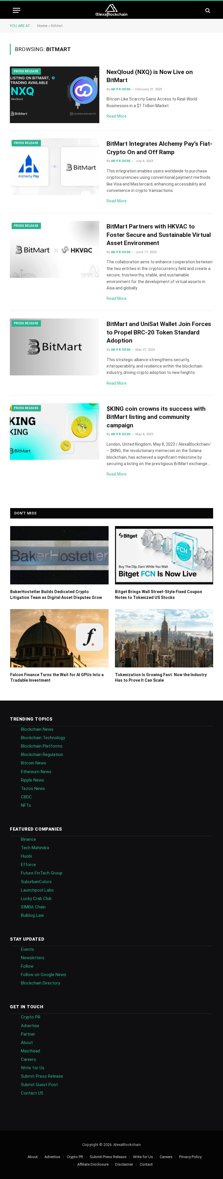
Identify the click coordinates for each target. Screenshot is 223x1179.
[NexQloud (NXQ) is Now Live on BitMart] (54, 94)
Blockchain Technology (43, 737)
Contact (146, 1164)
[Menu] (16, 10)
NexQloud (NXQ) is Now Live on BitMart (150, 76)
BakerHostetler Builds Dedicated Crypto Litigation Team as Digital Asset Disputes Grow (56, 594)
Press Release (26, 71)
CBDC (26, 797)
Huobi (26, 856)
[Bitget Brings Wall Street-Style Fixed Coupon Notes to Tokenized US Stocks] (164, 555)
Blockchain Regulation (42, 754)
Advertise (30, 1025)
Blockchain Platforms (41, 746)
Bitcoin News (33, 763)
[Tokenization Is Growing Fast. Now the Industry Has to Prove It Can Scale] (164, 638)
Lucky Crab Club (36, 898)
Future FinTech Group (41, 873)
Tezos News (33, 788)
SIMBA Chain (33, 907)
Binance (28, 839)
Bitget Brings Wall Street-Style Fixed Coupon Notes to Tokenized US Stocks (158, 594)
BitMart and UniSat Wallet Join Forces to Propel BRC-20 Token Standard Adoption (159, 332)
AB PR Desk (120, 89)
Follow (27, 966)
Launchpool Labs (37, 890)
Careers (28, 1059)
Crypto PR (30, 1017)
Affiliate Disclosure (93, 1164)
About (27, 1042)
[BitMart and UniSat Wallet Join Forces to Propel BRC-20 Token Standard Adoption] (54, 346)
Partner (28, 1034)
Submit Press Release (42, 1076)
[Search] (207, 10)
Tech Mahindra (35, 847)
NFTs (26, 805)
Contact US (32, 1093)
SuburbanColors (36, 881)
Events (27, 949)
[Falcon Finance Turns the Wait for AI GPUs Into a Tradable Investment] (59, 638)
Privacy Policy (190, 1157)
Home (42, 26)
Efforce (28, 864)
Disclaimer (124, 1164)
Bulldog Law (32, 915)
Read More (117, 116)
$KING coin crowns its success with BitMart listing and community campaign (156, 417)
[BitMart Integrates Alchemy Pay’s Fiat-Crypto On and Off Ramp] (54, 166)
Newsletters (32, 957)
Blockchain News (37, 729)
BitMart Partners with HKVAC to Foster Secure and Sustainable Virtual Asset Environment (159, 234)
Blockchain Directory (40, 983)
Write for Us (32, 1067)
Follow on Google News (43, 974)
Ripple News (32, 780)
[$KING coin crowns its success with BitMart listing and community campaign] (54, 431)
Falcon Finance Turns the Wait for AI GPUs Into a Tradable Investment (57, 677)
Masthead (30, 1051)
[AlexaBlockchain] (112, 10)
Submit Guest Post (39, 1084)
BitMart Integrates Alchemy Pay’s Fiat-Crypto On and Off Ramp (159, 148)
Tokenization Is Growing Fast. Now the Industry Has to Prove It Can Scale (161, 677)
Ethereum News (36, 771)
